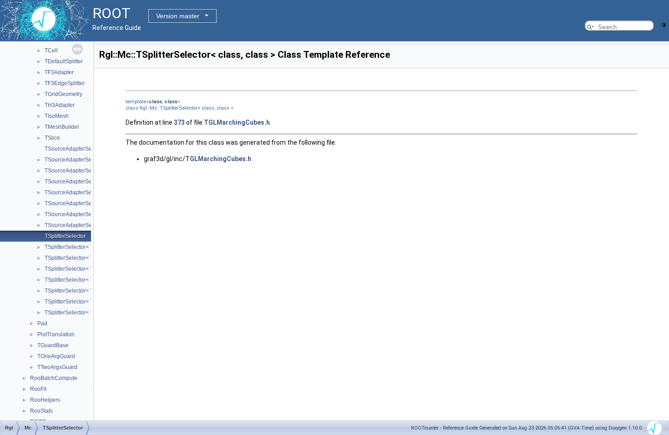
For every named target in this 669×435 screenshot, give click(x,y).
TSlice (52, 138)
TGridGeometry (63, 94)
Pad (42, 323)
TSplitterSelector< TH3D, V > (80, 269)
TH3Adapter (60, 105)
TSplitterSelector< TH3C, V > (80, 258)
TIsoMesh (57, 116)
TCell (51, 50)
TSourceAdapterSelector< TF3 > (84, 160)
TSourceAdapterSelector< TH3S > (87, 214)
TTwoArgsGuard (57, 367)
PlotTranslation (56, 334)
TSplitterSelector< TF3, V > (78, 247)
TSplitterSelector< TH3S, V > (80, 301)
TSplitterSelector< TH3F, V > (79, 280)
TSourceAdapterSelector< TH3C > (87, 170)
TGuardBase (53, 345)
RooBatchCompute (53, 378)
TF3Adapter (59, 72)
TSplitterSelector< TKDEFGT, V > (85, 312)
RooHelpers (45, 400)
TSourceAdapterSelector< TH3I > (86, 203)
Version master (177, 16)
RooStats (41, 411)
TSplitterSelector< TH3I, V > (79, 291)
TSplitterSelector (65, 236)
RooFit (38, 389)
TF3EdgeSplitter (65, 83)
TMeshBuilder (62, 127)
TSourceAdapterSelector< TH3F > (86, 192)
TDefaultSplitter (64, 61)
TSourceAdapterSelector (75, 149)
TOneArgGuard (56, 356)
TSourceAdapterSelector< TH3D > (87, 181)
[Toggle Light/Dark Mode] (663, 24)
